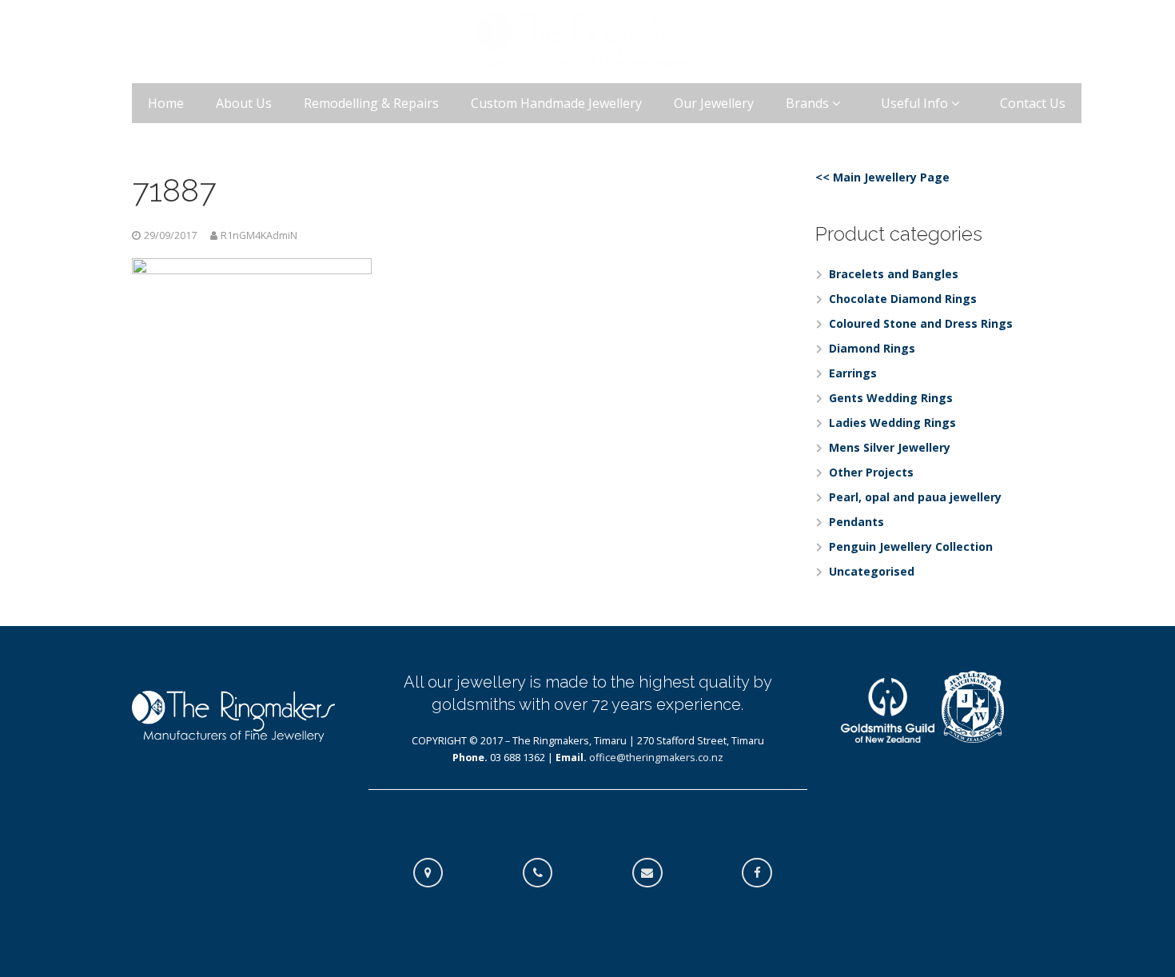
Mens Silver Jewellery (889, 447)
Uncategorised (871, 571)
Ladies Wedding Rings (892, 422)
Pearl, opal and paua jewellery (915, 496)
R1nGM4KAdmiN (259, 235)
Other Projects (871, 472)
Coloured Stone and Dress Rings (921, 323)
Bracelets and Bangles (893, 273)
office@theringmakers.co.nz (656, 757)
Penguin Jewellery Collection (911, 546)
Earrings (853, 373)
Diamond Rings (872, 348)
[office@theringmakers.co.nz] (655, 873)
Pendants (856, 521)
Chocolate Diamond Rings (903, 298)
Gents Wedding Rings (891, 397)
